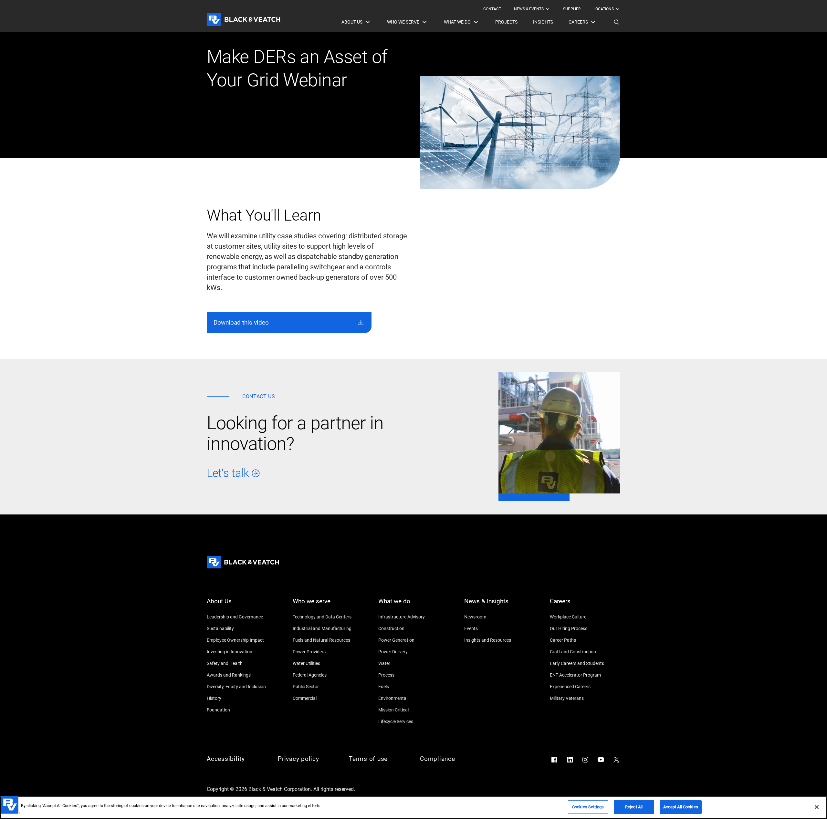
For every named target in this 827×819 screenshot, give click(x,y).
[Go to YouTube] (601, 759)
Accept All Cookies (680, 806)
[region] (413, 807)
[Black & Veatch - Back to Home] (243, 19)
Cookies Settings (588, 806)
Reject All (634, 806)
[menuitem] (492, 9)
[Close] (817, 807)
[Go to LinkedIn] (570, 759)
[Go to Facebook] (554, 759)
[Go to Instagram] (585, 759)
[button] (616, 22)
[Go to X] (616, 759)
